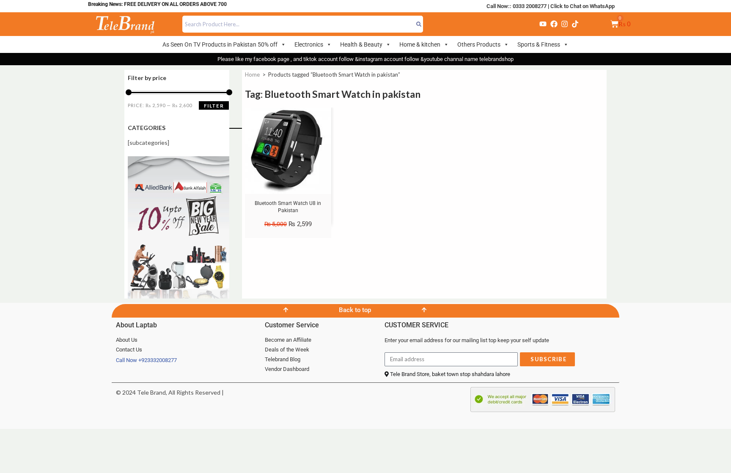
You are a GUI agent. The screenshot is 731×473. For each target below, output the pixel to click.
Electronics (308, 44)
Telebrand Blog (282, 359)
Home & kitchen (419, 44)
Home (252, 74)
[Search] (419, 24)
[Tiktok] (575, 24)
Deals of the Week (287, 349)
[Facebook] (554, 24)
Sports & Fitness (538, 44)
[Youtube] (543, 24)
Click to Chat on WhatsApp (582, 6)
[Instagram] (564, 24)
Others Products (478, 44)
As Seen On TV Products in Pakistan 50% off (220, 44)
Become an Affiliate (288, 340)
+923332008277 (157, 360)
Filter (214, 105)
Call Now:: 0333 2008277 (516, 6)
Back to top (355, 310)
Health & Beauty (361, 44)
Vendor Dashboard (287, 369)
